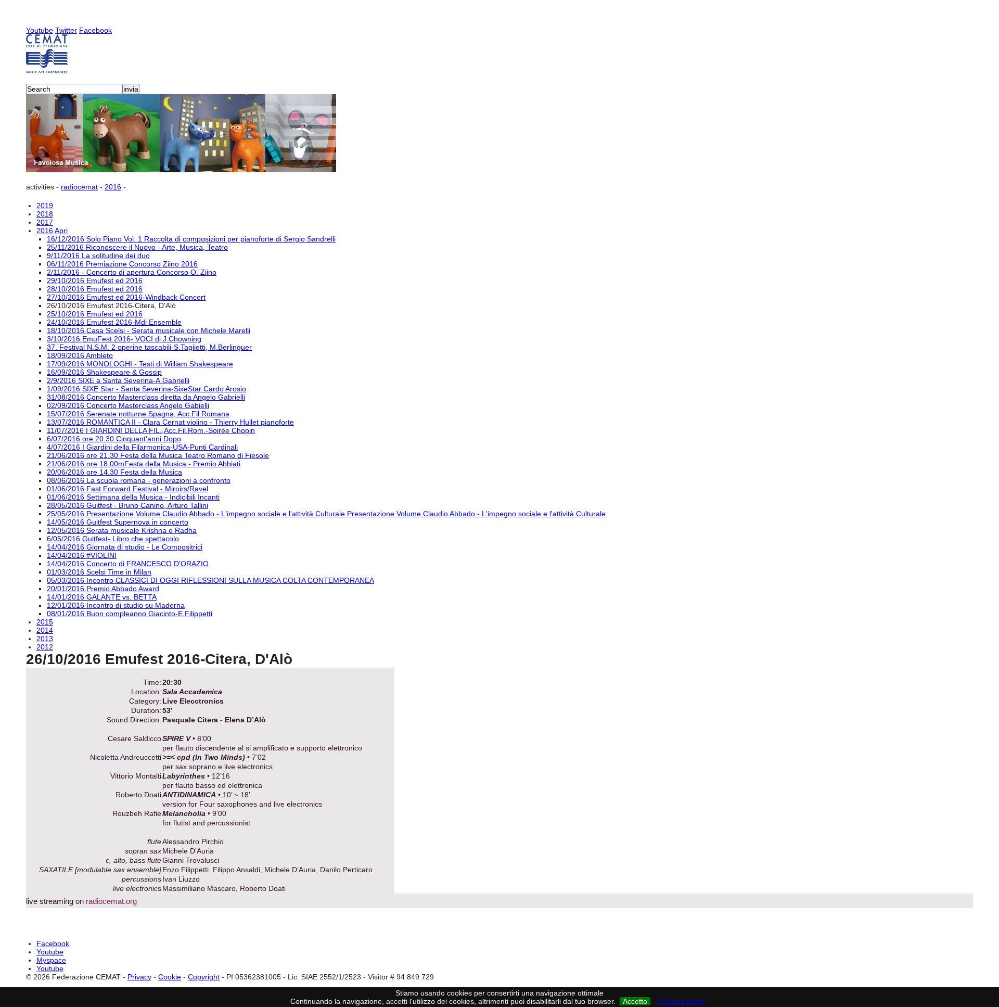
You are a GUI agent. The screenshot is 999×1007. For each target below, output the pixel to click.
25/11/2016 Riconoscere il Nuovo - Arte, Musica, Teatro (137, 247)
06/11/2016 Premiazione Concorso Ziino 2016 (122, 264)
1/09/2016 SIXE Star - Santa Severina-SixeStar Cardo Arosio (146, 389)
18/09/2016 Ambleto (80, 355)
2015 (44, 622)
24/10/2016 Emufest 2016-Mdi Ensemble (114, 322)
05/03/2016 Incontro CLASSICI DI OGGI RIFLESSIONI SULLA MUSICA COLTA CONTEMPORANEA (210, 580)
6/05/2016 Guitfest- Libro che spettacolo (113, 538)
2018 (44, 214)
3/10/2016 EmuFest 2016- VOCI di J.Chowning (124, 339)
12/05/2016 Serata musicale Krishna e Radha (122, 530)
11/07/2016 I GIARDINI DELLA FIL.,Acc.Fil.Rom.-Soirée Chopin (151, 430)
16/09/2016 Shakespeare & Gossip (104, 372)
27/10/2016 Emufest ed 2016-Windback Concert (126, 297)
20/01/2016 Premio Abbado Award (103, 588)
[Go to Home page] (499, 53)
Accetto (635, 1001)
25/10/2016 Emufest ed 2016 (95, 314)
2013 (44, 638)
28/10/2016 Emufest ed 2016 (95, 289)
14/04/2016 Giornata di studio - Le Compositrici (124, 547)
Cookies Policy (682, 1001)
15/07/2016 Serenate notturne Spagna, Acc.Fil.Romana (138, 414)
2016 (113, 187)
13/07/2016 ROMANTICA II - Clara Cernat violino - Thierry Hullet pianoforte (170, 422)
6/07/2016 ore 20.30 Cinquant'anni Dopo (114, 439)
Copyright (204, 977)
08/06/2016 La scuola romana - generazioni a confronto (138, 480)
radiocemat (79, 187)
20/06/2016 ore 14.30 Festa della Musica (114, 472)
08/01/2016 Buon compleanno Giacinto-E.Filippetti (129, 613)
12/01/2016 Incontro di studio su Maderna (116, 605)
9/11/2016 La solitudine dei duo (98, 255)
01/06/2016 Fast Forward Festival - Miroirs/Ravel (127, 489)
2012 (44, 647)
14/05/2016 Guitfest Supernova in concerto (117, 522)
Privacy (139, 977)
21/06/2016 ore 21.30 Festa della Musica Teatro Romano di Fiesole (158, 455)
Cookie (169, 977)
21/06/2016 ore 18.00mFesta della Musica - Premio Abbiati (143, 464)
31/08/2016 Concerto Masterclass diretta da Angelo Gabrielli (146, 397)
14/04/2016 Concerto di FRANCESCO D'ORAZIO (128, 563)
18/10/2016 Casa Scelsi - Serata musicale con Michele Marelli (148, 330)
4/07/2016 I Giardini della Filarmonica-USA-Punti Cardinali (142, 447)
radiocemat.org (111, 901)
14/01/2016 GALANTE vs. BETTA (102, 597)
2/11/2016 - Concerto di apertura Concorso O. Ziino (131, 272)
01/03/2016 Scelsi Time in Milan (99, 572)
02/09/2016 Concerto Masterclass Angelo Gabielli (128, 405)
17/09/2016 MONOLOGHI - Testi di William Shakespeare (140, 364)
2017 (44, 222)
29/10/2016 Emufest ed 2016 (95, 280)
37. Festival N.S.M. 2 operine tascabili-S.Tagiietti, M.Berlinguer (149, 347)
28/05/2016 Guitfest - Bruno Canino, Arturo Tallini (127, 505)
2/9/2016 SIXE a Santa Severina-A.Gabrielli (118, 380)
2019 (44, 205)
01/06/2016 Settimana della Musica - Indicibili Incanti (133, 497)
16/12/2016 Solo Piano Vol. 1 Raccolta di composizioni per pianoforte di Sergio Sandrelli (191, 239)
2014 (44, 630)
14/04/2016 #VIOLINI (82, 555)
